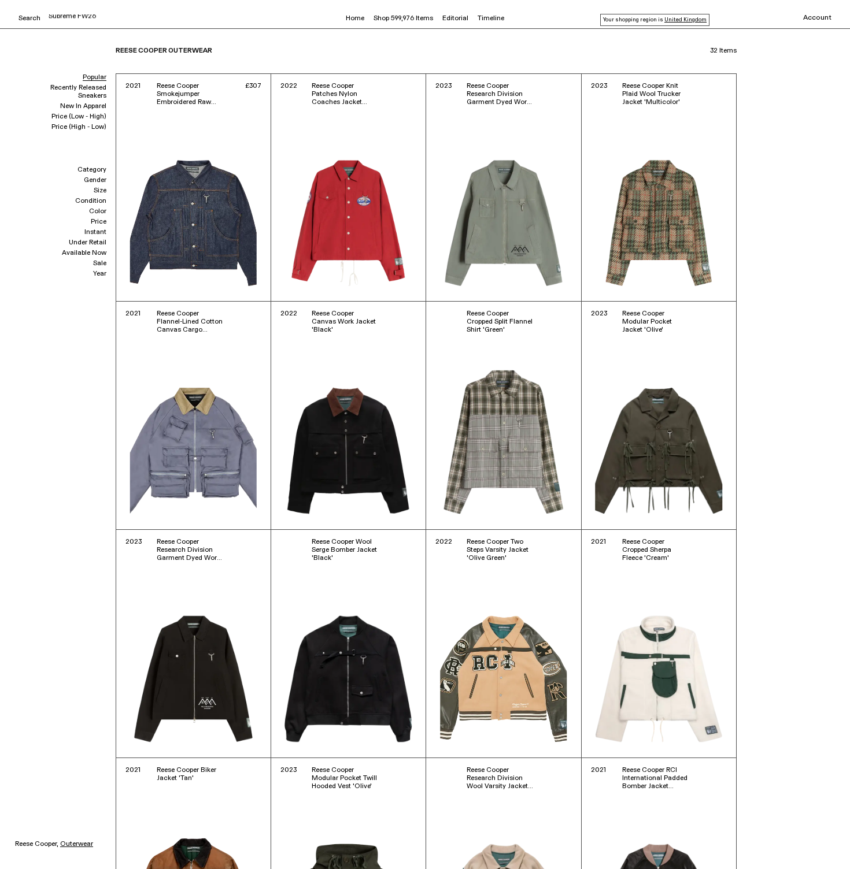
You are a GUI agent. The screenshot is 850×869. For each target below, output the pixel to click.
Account (817, 17)
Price (98, 221)
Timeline (491, 18)
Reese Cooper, (36, 844)
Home (355, 18)
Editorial (455, 18)
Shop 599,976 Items (403, 18)
